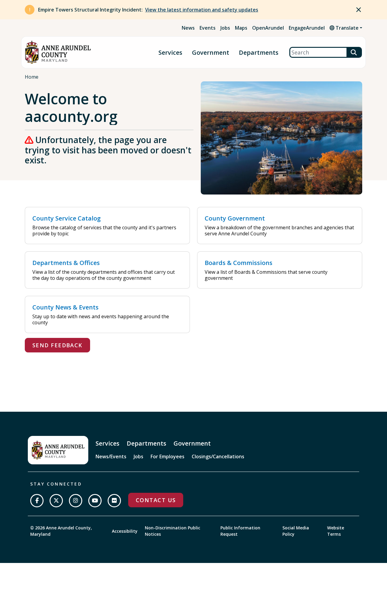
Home (31, 77)
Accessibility (125, 531)
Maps (241, 28)
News (188, 28)
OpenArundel (268, 28)
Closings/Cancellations (218, 456)
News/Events (111, 456)
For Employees (167, 456)
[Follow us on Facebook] (37, 500)
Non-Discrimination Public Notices (172, 531)
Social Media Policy (295, 531)
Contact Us (156, 500)
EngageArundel (307, 28)
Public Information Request (240, 531)
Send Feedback (57, 345)
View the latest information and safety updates (201, 9)
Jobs (225, 28)
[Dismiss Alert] (358, 9)
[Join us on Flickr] (114, 500)
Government (210, 52)
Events (208, 28)
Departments (258, 52)
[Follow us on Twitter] (56, 500)
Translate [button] (346, 28)
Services (170, 52)
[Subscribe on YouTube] (95, 500)
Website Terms (335, 531)
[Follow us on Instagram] (75, 500)
